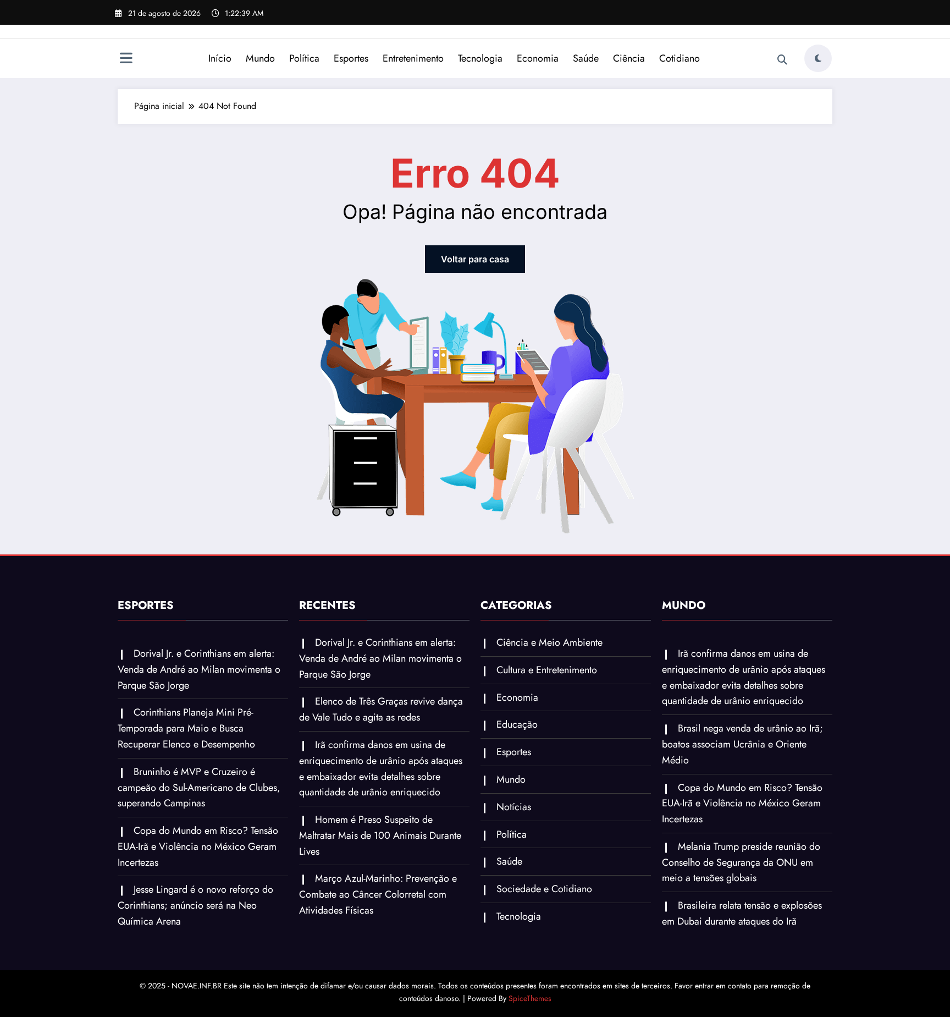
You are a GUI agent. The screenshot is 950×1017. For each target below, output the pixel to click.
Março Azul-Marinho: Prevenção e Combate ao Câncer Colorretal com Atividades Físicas (378, 894)
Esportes (351, 58)
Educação (517, 724)
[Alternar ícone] (126, 59)
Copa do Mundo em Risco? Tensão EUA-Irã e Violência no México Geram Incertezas (198, 846)
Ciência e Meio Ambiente (549, 642)
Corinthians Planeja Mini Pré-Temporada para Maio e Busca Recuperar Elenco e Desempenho (186, 728)
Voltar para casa (475, 259)
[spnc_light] (818, 58)
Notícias (513, 807)
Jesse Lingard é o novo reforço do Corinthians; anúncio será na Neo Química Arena (195, 905)
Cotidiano (679, 58)
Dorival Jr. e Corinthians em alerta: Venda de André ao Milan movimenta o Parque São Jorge (199, 669)
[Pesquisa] (782, 60)
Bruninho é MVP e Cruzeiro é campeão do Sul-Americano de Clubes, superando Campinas (199, 788)
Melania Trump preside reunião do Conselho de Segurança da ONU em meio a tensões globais (741, 862)
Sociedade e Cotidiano (544, 889)
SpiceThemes (530, 998)
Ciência (629, 58)
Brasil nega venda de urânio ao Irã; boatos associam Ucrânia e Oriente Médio (742, 744)
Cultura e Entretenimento (546, 670)
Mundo (260, 58)
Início (219, 58)
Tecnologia (480, 58)
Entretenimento (413, 58)
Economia (538, 58)
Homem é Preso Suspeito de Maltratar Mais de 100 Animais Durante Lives (380, 835)
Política (304, 58)
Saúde (586, 58)
